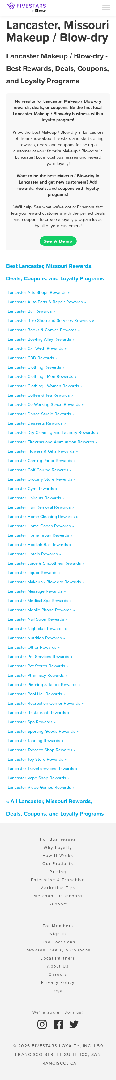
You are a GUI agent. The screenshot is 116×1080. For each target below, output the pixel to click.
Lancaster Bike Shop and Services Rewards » (51, 320)
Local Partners (58, 958)
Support (58, 904)
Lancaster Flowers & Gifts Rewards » (43, 451)
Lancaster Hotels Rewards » (34, 554)
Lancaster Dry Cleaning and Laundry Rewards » (53, 432)
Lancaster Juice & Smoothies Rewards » (46, 563)
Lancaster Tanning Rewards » (35, 740)
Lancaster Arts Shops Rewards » (39, 292)
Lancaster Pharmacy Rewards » (37, 675)
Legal (58, 991)
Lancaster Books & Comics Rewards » (44, 330)
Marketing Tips (58, 888)
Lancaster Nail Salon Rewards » (37, 619)
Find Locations (58, 942)
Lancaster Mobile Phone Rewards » (41, 610)
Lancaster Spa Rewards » (32, 722)
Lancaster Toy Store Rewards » (37, 759)
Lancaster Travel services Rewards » (42, 768)
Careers (58, 974)
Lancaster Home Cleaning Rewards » (43, 516)
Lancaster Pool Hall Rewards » (36, 694)
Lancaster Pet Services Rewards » (40, 656)
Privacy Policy (58, 982)
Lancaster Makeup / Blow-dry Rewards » (46, 582)
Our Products (58, 864)
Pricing (57, 872)
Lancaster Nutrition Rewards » (36, 638)
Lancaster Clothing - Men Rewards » (42, 376)
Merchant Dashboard (57, 896)
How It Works (58, 855)
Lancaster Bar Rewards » (31, 311)
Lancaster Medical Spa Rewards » (39, 600)
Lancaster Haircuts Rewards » (36, 498)
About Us (58, 966)
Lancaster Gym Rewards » (32, 488)
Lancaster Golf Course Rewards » (39, 470)
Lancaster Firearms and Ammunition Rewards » (52, 442)
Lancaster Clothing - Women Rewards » (45, 386)
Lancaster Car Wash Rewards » (37, 348)
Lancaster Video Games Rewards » (41, 787)
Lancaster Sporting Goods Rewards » (43, 731)
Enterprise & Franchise (58, 880)
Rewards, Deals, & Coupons (58, 950)
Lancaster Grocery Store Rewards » (41, 479)
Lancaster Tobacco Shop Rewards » (41, 750)
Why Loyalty (58, 847)
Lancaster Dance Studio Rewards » (41, 414)
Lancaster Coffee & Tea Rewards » (40, 395)
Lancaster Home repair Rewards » (40, 535)
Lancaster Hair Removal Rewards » (41, 507)
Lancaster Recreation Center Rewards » (46, 703)
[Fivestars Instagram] (43, 1024)
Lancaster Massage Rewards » (37, 591)
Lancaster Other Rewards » (34, 647)
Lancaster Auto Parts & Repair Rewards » (47, 302)
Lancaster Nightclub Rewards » (37, 628)
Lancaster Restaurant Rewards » (38, 712)
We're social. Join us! (58, 1012)
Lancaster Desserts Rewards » (37, 423)
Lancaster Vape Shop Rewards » (38, 778)
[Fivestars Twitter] (74, 1024)
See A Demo (58, 241)
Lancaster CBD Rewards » (32, 358)
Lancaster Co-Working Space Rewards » (46, 404)
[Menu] (106, 7)
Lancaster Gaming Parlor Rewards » (41, 460)
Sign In (57, 934)
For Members (58, 926)
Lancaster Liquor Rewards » (34, 572)
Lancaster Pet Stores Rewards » (38, 666)
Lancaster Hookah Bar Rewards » (39, 544)
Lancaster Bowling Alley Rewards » (41, 339)
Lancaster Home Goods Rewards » (41, 526)
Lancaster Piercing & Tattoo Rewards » (44, 684)
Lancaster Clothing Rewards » (36, 367)
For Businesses (58, 839)
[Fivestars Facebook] (59, 1024)
